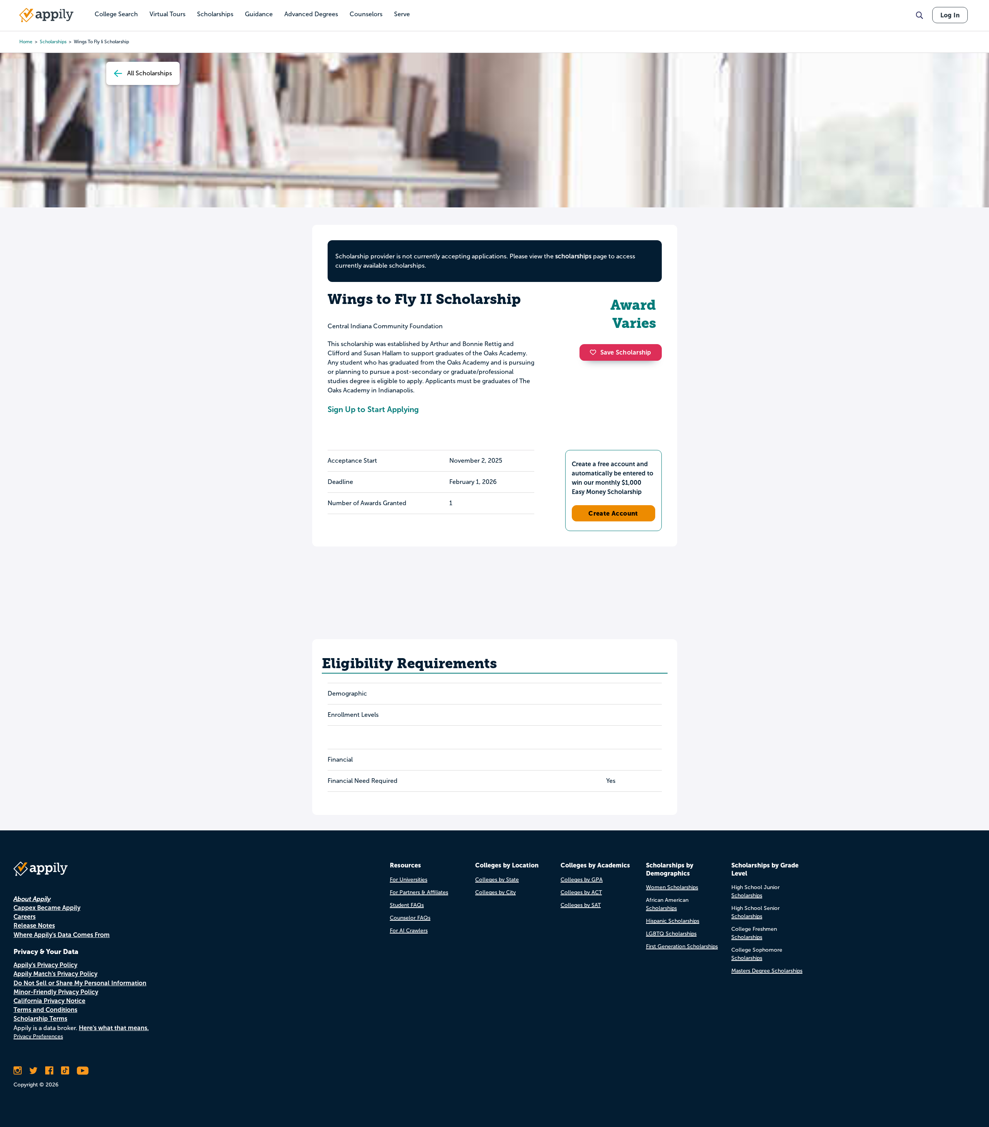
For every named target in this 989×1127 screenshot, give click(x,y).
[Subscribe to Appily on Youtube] (82, 1070)
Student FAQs (407, 905)
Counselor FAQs (410, 918)
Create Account (613, 513)
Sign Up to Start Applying (373, 409)
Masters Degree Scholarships (766, 971)
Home (25, 41)
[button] (595, 352)
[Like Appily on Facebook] (49, 1070)
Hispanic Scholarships (672, 921)
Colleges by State (497, 880)
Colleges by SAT (581, 905)
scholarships (53, 41)
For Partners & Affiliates (419, 892)
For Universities (408, 880)
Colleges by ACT (581, 892)
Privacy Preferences (38, 1036)
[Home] (46, 15)
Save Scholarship (625, 352)
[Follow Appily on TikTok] (65, 1070)
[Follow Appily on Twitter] (33, 1070)
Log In (950, 15)
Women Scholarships (672, 887)
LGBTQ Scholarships (671, 934)
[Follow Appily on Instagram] (18, 1070)
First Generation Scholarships (682, 946)
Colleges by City (495, 892)
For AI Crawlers (409, 931)
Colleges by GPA (582, 880)
